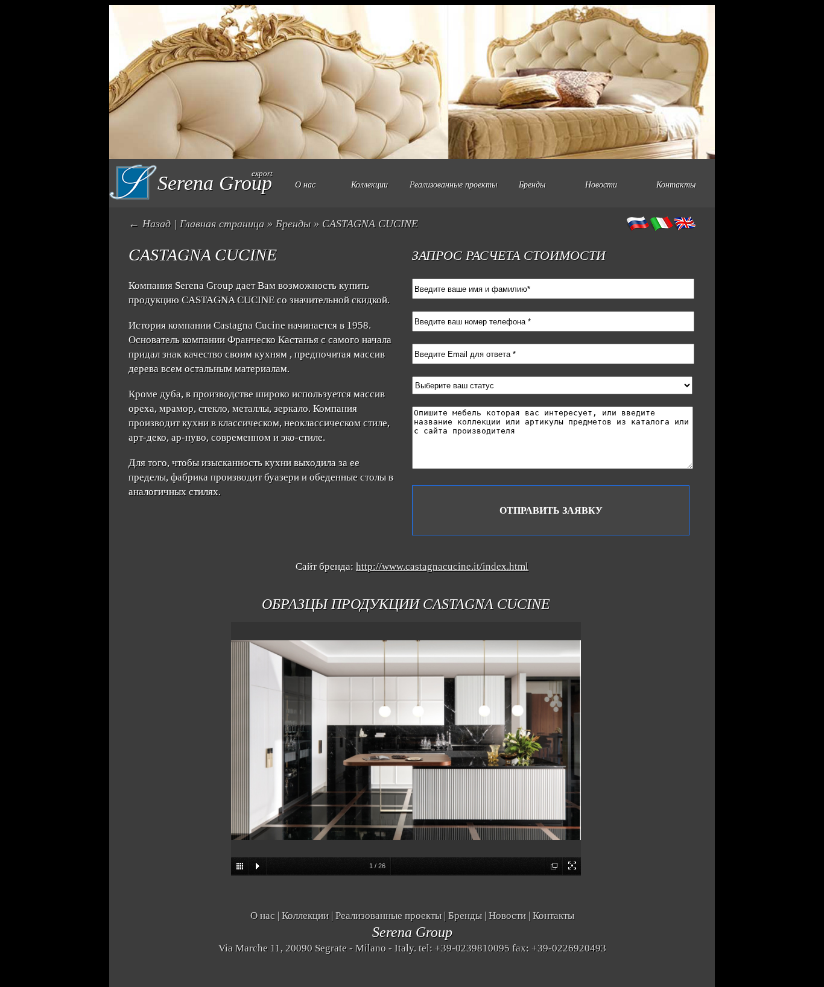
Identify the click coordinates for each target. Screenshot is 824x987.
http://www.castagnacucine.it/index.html (442, 566)
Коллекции (369, 184)
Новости (601, 184)
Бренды (532, 184)
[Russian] (638, 224)
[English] (684, 224)
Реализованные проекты (453, 184)
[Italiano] (661, 224)
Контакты (676, 184)
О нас (305, 184)
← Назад (149, 224)
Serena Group (412, 932)
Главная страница (222, 224)
